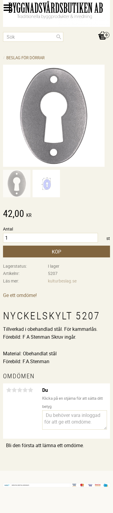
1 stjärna (8, 390)
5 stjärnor (30, 390)
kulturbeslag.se (62, 281)
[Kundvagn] (56, 29)
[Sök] (58, 36)
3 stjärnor (19, 390)
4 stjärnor (25, 390)
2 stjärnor (14, 390)
